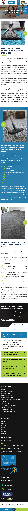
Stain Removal (6, 403)
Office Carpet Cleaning (8, 414)
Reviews (4, 425)
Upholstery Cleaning (8, 397)
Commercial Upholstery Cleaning (11, 399)
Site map (4, 433)
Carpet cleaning (6, 389)
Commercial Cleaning (8, 391)
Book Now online (20, 325)
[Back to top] (25, 505)
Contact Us (21, 509)
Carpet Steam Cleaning (8, 412)
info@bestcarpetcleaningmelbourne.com (13, 445)
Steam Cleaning (6, 393)
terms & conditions (18, 506)
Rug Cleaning (6, 401)
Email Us (7, 509)
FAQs (3, 427)
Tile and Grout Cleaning (9, 405)
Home (3, 421)
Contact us (5, 431)
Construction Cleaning (9, 409)
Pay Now (11, 2)
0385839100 (13, 320)
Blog (3, 429)
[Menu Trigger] (26, 2)
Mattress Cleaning (7, 395)
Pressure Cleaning (7, 407)
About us (4, 423)
